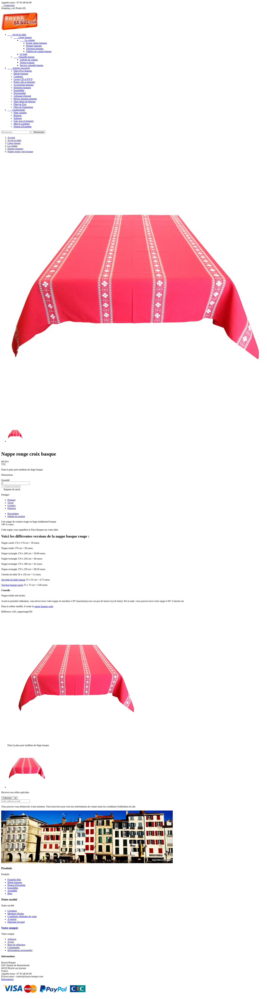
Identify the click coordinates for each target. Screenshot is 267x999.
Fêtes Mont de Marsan (24, 101)
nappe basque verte (43, 606)
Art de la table (16, 34)
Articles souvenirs (18, 68)
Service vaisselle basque (31, 65)
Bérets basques (21, 73)
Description (13, 513)
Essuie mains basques (36, 43)
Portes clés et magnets (24, 82)
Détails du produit (16, 516)
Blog (9, 893)
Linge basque (23, 37)
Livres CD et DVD (23, 79)
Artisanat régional (22, 96)
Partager (11, 500)
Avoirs (10, 942)
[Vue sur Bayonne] (87, 862)
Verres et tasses (27, 62)
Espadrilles (19, 90)
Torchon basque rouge (12, 585)
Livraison (12, 910)
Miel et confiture (22, 123)
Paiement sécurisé (16, 922)
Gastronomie (16, 110)
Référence (6, 611)
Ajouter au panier (11, 486)
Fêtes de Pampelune (23, 107)
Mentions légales (15, 913)
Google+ (11, 505)
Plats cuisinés (20, 112)
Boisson (17, 115)
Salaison (18, 118)
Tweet (10, 502)
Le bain (23, 54)
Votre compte (9, 927)
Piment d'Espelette (23, 126)
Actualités (12, 890)
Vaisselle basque (24, 57)
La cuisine (27, 40)
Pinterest (11, 508)
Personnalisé (20, 93)
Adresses (11, 939)
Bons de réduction (16, 944)
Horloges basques (22, 87)
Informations (7, 979)
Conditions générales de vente (22, 916)
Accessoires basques (24, 84)
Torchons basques (34, 48)
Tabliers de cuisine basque (38, 51)
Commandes (13, 947)
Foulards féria (14, 879)
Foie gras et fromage (24, 121)
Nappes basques (34, 45)
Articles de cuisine (29, 59)
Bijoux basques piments (25, 98)
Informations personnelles (19, 950)
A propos (11, 919)
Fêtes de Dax (20, 104)
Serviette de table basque (13, 579)
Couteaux (18, 76)
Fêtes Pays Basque (23, 71)
